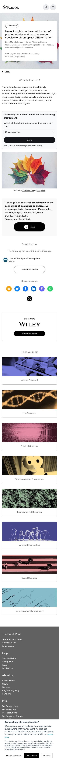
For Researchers (10, 706)
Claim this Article (29, 269)
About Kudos (8, 680)
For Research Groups (12, 716)
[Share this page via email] (8, 288)
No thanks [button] (46, 755)
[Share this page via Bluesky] (17, 288)
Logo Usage (8, 646)
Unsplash (41, 190)
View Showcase (29, 333)
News (5, 684)
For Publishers (9, 709)
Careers (6, 687)
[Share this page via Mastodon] (41, 288)
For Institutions (9, 712)
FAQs (4, 665)
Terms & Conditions (12, 639)
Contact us (7, 668)
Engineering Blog (10, 690)
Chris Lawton (28, 190)
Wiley (7, 72)
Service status (9, 658)
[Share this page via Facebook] (25, 288)
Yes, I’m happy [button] (31, 755)
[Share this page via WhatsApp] (50, 288)
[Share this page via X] (29, 298)
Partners (6, 693)
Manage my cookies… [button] (14, 755)
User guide (7, 661)
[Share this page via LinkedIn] (33, 288)
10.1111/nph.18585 (17, 56)
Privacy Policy (9, 642)
